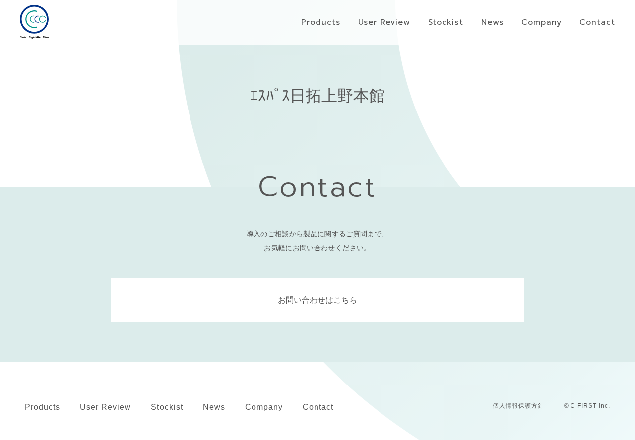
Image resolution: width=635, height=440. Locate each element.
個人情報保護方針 (518, 405)
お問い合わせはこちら (317, 300)
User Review (105, 407)
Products (42, 407)
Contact (318, 407)
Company (264, 407)
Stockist (167, 407)
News (214, 407)
